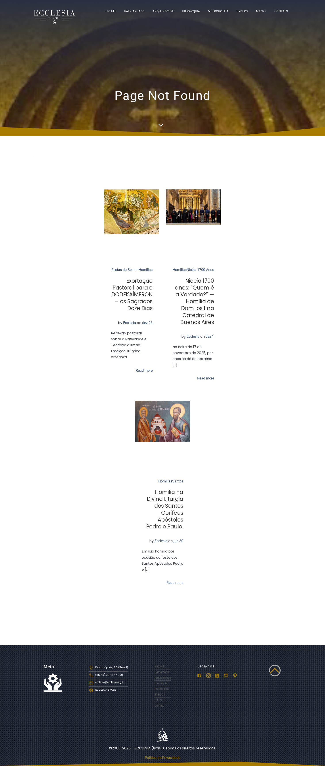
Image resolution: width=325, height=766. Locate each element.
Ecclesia (129, 323)
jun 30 (178, 541)
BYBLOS (242, 11)
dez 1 (210, 336)
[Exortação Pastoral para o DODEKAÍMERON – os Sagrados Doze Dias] (131, 212)
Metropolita (218, 11)
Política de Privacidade (162, 758)
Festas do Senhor (125, 270)
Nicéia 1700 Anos (200, 270)
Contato (281, 11)
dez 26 (147, 323)
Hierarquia (191, 11)
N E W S (261, 11)
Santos (177, 481)
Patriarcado (134, 11)
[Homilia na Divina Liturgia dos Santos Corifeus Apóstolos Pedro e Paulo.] (162, 421)
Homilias (146, 270)
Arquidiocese (163, 11)
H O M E (110, 11)
